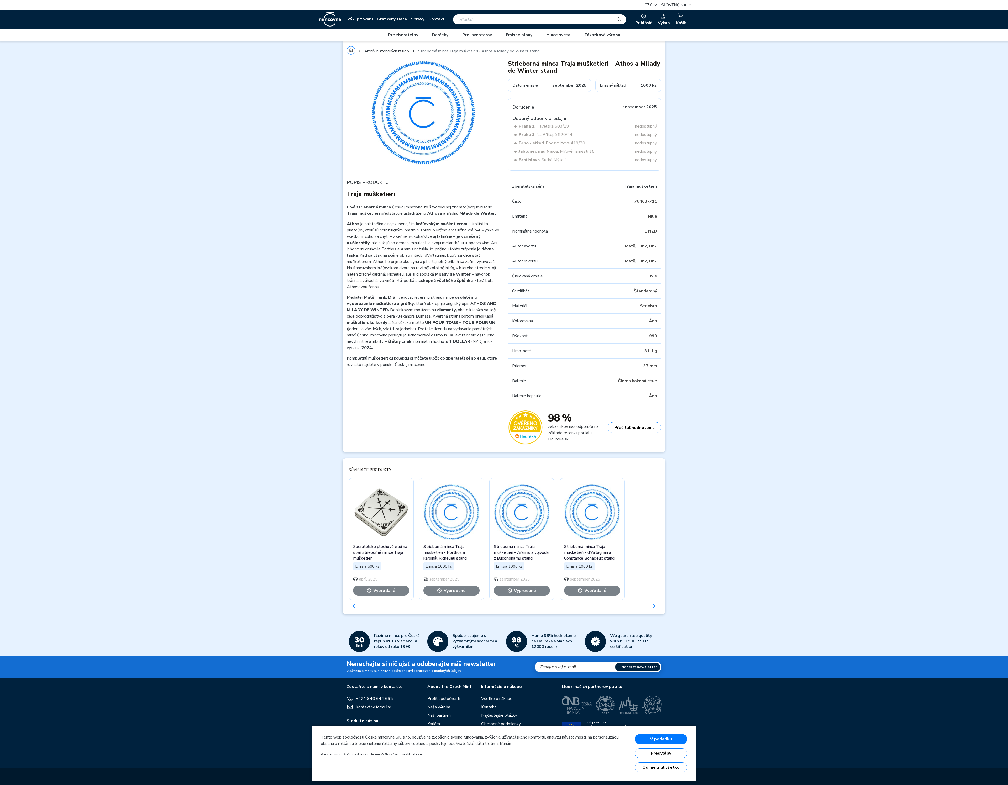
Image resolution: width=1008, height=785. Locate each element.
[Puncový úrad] (628, 705)
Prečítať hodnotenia (634, 427)
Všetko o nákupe (496, 699)
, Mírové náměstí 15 (557, 151)
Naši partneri (439, 715)
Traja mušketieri (640, 186)
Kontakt (437, 19)
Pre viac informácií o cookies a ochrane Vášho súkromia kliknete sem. (373, 754)
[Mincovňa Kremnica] (605, 705)
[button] (675, 5)
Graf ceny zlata (392, 19)
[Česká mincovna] (330, 19)
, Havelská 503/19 (544, 126)
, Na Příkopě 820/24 (546, 135)
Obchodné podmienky (501, 724)
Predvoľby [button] (661, 753)
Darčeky (440, 35)
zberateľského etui (465, 358)
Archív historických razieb (386, 51)
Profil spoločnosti (443, 699)
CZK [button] (648, 5)
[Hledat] (619, 19)
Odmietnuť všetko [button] (661, 767)
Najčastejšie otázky (499, 715)
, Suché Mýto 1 (543, 160)
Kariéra (433, 724)
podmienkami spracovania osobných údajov (426, 670)
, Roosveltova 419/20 (552, 143)
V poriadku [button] (661, 739)
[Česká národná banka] (577, 705)
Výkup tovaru (360, 19)
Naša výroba (438, 707)
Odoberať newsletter (637, 667)
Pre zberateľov (403, 35)
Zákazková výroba (602, 35)
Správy (417, 19)
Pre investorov (477, 35)
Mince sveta (558, 35)
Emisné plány (519, 35)
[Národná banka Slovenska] (652, 705)
